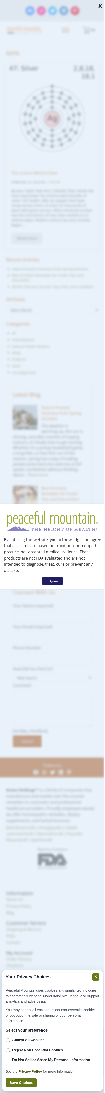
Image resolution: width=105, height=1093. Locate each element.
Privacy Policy (30, 1071)
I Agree (53, 581)
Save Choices (21, 1083)
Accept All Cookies (28, 1040)
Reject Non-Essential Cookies (37, 1050)
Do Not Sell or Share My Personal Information (51, 1060)
